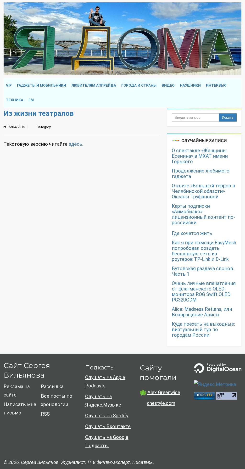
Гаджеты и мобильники (41, 85)
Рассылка (52, 386)
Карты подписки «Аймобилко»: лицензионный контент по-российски (203, 214)
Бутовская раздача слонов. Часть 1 (203, 271)
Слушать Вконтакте (108, 426)
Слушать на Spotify (106, 416)
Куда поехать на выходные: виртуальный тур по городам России (203, 329)
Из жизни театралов (39, 113)
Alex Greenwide (163, 392)
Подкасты (100, 367)
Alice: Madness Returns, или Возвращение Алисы (202, 312)
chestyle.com (161, 403)
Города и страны (138, 85)
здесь (75, 144)
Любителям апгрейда (93, 85)
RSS (45, 414)
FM (31, 100)
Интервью (216, 85)
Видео (168, 85)
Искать (228, 117)
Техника (14, 100)
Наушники (190, 85)
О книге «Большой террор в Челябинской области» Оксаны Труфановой (203, 191)
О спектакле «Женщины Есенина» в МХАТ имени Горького (200, 156)
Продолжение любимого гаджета (200, 173)
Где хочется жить (192, 233)
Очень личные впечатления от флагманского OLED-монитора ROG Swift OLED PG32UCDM (204, 292)
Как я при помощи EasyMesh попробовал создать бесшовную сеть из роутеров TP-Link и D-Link (204, 251)
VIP (9, 85)
